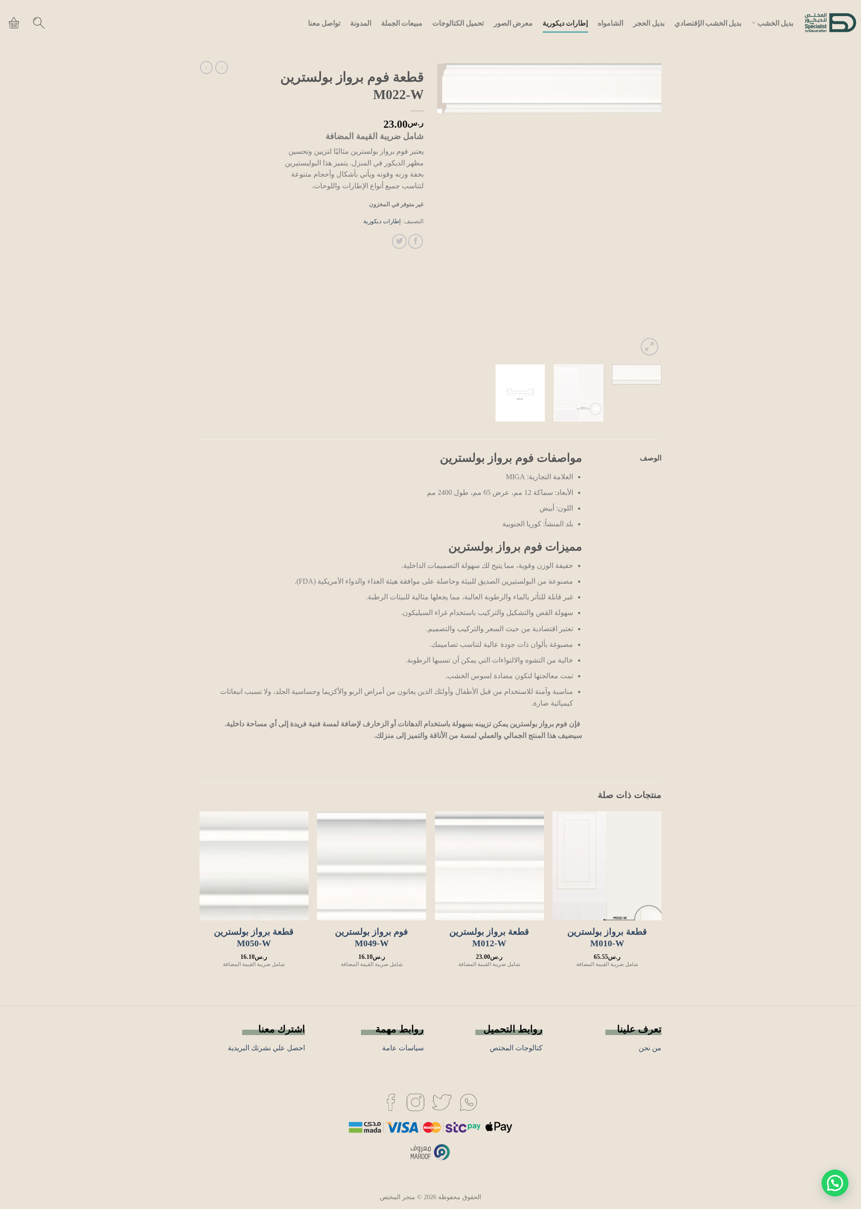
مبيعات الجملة (401, 22)
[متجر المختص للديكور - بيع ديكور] (830, 22)
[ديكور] (468, 1101)
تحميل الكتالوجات (457, 22)
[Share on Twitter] (399, 241)
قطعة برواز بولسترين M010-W (607, 937)
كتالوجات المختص (516, 1048)
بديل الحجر (648, 22)
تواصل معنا (324, 22)
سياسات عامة (403, 1048)
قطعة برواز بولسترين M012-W (489, 937)
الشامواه (610, 22)
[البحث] (39, 22)
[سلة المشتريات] (14, 23)
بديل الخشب (775, 22)
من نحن (650, 1048)
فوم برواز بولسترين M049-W (371, 937)
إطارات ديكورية (565, 22)
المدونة (360, 22)
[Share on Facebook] (415, 241)
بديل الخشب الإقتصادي (708, 22)
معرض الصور (513, 22)
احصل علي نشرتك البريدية (266, 1048)
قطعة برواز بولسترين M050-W (254, 937)
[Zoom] (649, 346)
